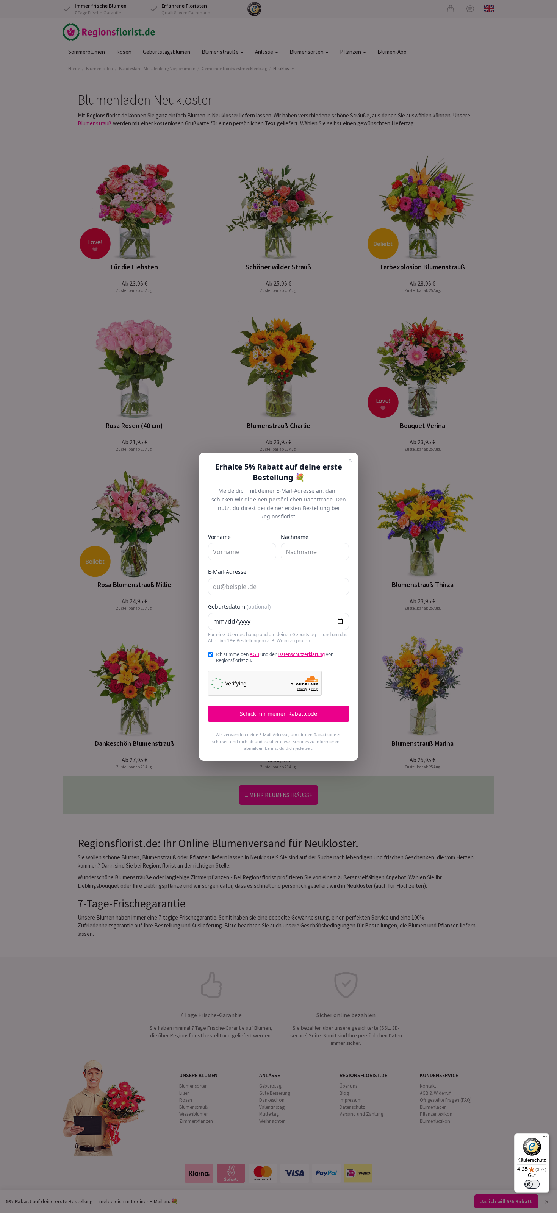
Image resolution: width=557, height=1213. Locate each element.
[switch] (532, 1184)
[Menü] (544, 1138)
